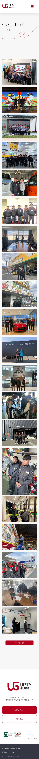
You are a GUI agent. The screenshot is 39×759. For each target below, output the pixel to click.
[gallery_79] (19, 322)
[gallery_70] (19, 592)
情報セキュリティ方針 (8, 752)
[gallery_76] (19, 405)
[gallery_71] (19, 565)
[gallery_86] (19, 127)
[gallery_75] (19, 433)
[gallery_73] (19, 509)
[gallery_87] (19, 100)
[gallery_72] (19, 537)
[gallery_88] (19, 72)
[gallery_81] (19, 266)
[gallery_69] (19, 620)
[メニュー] (32, 6)
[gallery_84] (19, 183)
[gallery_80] (19, 294)
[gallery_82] (19, 239)
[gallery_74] (19, 471)
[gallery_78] (19, 350)
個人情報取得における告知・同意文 (11, 748)
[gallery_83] (19, 211)
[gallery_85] (19, 155)
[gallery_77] (19, 378)
